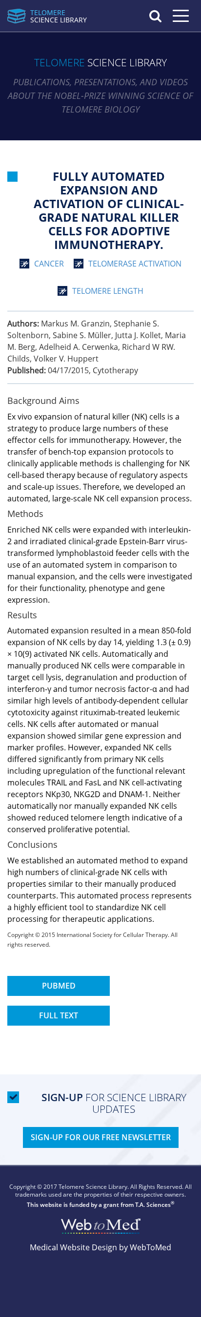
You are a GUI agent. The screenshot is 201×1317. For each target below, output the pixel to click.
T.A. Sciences (153, 1205)
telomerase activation (134, 263)
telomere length (107, 291)
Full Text (58, 1015)
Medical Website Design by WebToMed (100, 1247)
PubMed (59, 985)
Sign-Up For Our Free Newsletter (101, 1137)
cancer (49, 263)
